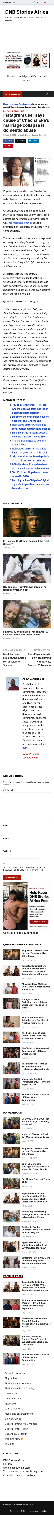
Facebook (14, 1511)
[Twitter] (37, 2)
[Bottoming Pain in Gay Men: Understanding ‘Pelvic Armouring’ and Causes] (11, 1258)
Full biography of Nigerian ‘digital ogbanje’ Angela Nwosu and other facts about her (30, 484)
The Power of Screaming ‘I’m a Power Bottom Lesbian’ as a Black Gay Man (36, 1066)
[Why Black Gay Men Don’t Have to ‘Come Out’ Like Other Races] (11, 950)
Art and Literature (15, 1373)
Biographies (11, 1378)
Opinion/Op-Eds (14, 1418)
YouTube (44, 1511)
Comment (9, 790)
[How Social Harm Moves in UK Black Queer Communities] (11, 1094)
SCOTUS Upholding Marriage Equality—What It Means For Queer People (35, 1167)
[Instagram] (41, 2)
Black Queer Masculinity (18, 1383)
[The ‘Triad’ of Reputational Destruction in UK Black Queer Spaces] (11, 1048)
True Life (9, 1443)
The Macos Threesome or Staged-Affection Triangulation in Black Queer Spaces (36, 1322)
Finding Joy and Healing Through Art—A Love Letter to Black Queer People (36, 1214)
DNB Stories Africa (26, 12)
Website (7, 851)
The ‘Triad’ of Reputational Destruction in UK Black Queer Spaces (35, 1051)
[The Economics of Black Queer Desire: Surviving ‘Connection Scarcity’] (11, 1033)
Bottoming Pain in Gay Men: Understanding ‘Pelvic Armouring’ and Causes (36, 1260)
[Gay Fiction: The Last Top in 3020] (11, 1179)
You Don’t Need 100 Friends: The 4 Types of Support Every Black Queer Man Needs (35, 1340)
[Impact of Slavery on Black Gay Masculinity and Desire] (11, 1134)
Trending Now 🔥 (14, 1438)
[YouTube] (45, 2)
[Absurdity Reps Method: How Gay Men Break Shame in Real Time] (11, 984)
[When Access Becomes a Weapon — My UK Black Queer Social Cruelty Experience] (11, 1300)
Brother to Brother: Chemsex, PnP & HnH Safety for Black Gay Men (36, 1230)
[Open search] (47, 94)
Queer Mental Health (16, 1428)
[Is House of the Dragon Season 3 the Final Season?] (27, 523)
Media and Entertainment (20, 104)
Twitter (24, 1511)
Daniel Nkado (25, 135)
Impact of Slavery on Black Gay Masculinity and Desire (35, 1135)
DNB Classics (12, 1393)
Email (6, 838)
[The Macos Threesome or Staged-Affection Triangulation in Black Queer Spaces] (11, 1318)
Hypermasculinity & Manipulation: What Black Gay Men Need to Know (35, 1245)
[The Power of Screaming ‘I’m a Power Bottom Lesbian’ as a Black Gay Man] (11, 1064)
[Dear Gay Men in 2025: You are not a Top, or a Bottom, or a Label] (11, 1119)
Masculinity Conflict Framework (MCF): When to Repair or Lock (36, 1082)
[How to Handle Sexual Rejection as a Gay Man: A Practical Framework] (11, 1018)
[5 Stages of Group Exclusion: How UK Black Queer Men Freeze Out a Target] (11, 999)
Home (5, 104)
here (25, 747)
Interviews (10, 1403)
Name (6, 826)
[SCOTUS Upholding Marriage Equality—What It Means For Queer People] (11, 1164)
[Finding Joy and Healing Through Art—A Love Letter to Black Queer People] (27, 614)
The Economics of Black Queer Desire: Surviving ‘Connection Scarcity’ (34, 1036)
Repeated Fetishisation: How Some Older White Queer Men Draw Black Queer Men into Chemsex (35, 970)
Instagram (34, 1511)
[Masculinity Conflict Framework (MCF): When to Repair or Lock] (11, 1079)
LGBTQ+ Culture (14, 1408)
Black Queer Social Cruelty (19, 1388)
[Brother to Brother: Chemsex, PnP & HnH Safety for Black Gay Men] (11, 1227)
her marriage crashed (20, 222)
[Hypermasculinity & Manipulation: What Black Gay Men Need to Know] (11, 1242)
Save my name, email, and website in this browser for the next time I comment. (24, 868)
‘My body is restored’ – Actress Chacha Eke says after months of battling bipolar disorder (30, 408)
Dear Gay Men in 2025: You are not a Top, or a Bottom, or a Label (36, 1121)
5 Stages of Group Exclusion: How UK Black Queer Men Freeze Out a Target (34, 1003)
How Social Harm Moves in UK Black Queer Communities (35, 1097)
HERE (15, 932)
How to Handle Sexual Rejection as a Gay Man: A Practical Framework (35, 1020)
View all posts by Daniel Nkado (31, 755)
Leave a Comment (39, 135)
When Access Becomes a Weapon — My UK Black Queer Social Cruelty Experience (35, 1304)
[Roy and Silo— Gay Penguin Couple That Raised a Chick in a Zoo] (27, 569)
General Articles (14, 1398)
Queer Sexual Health (16, 1433)
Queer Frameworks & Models (21, 1423)
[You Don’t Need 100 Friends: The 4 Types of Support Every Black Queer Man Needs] (11, 1336)
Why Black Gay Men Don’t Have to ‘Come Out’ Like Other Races (35, 953)
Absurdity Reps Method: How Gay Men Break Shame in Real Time (36, 987)
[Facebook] (34, 2)
